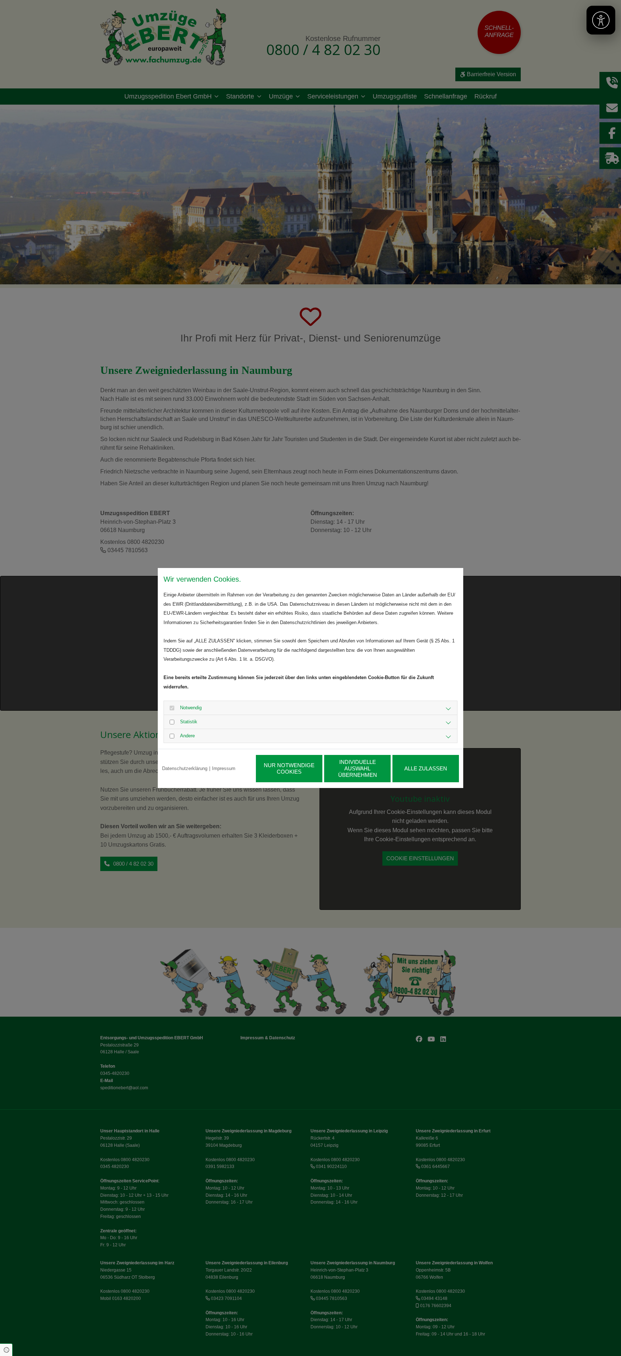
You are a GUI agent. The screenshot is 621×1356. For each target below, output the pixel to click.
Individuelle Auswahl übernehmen (357, 768)
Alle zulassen (425, 768)
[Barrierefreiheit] (600, 20)
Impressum (223, 768)
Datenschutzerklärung (184, 768)
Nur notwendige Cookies (289, 768)
